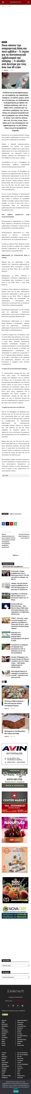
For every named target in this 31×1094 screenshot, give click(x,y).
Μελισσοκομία (5, 1066)
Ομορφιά (4, 1070)
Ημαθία (19, 1043)
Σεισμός (19, 1062)
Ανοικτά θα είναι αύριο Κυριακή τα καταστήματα (23, 536)
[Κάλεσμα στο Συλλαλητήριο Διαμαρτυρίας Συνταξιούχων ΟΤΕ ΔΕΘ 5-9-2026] (6, 635)
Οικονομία (4, 1068)
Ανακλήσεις (4, 1030)
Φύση (18, 1074)
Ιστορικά (4, 1052)
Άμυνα (3, 1028)
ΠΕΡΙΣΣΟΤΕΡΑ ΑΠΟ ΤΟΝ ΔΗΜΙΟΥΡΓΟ (13, 567)
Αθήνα (3, 1022)
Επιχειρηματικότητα (22, 1035)
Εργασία (19, 1037)
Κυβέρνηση (4, 1064)
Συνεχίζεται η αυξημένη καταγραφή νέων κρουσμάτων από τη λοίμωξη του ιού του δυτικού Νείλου (19, 649)
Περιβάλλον (5, 1077)
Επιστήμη (19, 1034)
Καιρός (3, 1054)
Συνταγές (19, 1066)
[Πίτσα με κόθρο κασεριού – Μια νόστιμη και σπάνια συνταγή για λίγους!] (15, 696)
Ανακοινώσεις (5, 1032)
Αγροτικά (4, 1020)
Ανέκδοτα (4, 1034)
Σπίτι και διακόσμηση (22, 1064)
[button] (3, 2)
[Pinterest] (11, 523)
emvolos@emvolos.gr (19, 1001)
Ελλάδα (9, 6)
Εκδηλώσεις (20, 1028)
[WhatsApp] (15, 523)
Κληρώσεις (4, 1056)
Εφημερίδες (20, 1041)
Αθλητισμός (5, 1024)
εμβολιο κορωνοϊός (15, 514)
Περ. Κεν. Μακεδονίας (22, 1052)
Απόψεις (4, 1035)
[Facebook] (3, 523)
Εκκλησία (19, 1030)
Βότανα (3, 1043)
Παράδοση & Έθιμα (6, 1075)
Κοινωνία (4, 1058)
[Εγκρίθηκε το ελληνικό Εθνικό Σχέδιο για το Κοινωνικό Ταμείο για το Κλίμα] (6, 596)
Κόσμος (3, 1060)
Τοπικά (19, 1070)
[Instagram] (13, 1005)
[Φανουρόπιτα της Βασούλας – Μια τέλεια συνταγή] (15, 723)
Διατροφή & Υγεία (21, 1026)
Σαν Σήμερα (20, 1060)
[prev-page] (3, 682)
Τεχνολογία (20, 1068)
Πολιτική (19, 1056)
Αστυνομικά (4, 1037)
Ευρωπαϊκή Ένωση (21, 1039)
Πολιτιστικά (20, 1058)
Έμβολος (6, 70)
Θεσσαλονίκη (20, 1045)
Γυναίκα (4, 1045)
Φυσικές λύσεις (21, 1075)
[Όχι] (29, 1087)
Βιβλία (3, 1041)
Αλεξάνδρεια (5, 1026)
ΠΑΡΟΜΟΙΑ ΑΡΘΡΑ (8, 564)
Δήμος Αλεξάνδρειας (22, 1020)
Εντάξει (16, 1091)
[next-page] (5, 682)
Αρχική (4, 6)
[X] (7, 523)
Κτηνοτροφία (5, 1062)
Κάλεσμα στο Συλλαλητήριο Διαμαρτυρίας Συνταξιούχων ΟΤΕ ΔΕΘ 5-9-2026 (20, 636)
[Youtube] (22, 1006)
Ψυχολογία (20, 1077)
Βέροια (3, 1039)
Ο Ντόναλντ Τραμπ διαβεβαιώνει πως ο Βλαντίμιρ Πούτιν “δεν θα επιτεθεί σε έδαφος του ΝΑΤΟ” (20, 575)
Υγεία (18, 1072)
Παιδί (3, 1074)
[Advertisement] (15, 23)
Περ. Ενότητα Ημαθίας (22, 1054)
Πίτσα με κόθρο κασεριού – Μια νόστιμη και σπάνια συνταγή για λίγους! (14, 703)
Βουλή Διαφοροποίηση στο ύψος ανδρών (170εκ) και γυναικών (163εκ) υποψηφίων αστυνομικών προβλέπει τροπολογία (8, 541)
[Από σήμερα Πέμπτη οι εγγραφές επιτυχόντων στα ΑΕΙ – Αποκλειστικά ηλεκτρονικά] (6, 673)
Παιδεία (4, 1072)
